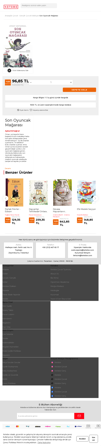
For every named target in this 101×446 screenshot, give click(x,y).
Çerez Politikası (9, 383)
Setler (5, 282)
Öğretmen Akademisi (59, 282)
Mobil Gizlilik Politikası (11, 351)
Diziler (5, 274)
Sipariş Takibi (7, 310)
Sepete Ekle (79, 90)
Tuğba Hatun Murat (12, 215)
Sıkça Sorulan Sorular (11, 362)
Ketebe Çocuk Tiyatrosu (60, 269)
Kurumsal (54, 295)
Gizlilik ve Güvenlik (10, 375)
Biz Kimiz (54, 278)
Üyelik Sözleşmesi (10, 367)
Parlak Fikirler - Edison (12, 210)
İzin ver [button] (93, 439)
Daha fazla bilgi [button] (44, 442)
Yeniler (5, 299)
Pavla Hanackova (35, 215)
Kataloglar (54, 290)
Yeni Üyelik (7, 306)
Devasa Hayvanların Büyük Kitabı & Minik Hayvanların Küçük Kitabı (62, 210)
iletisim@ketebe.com (82, 255)
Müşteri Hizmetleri (10, 347)
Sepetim (6, 355)
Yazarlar (5, 290)
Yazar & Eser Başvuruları (60, 299)
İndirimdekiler (8, 343)
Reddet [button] (82, 439)
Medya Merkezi (57, 286)
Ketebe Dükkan (9, 286)
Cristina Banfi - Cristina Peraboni (61, 216)
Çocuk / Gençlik (9, 278)
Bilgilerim (6, 323)
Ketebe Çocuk (61, 367)
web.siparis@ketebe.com (82, 250)
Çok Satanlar (7, 334)
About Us (54, 274)
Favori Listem (8, 314)
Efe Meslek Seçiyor (86, 209)
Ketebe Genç (60, 371)
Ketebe (58, 362)
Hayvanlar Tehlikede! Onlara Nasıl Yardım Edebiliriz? (38, 210)
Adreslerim (7, 319)
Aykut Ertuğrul (12, 131)
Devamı (8, 168)
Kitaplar (5, 269)
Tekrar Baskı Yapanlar (11, 295)
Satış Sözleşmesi (9, 371)
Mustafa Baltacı (82, 215)
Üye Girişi (6, 327)
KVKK (4, 379)
